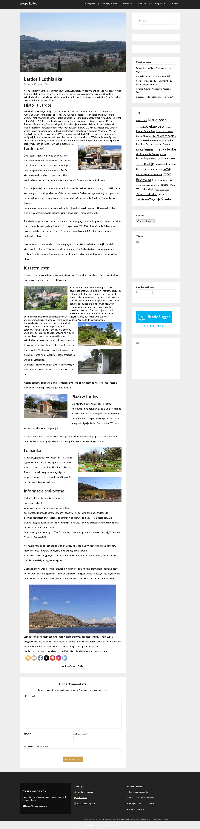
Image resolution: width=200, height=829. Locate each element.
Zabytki (151, 189)
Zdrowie (160, 194)
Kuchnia (171, 164)
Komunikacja (144, 3)
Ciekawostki (155, 126)
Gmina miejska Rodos (160, 149)
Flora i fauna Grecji (146, 131)
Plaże (152, 169)
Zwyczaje (154, 199)
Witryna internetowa (36, 746)
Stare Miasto (163, 180)
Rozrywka (143, 179)
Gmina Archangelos (163, 136)
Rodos (167, 174)
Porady (167, 169)
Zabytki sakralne (146, 194)
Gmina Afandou (143, 136)
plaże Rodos (158, 169)
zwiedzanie (142, 199)
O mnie (174, 3)
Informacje (145, 163)
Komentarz (31, 696)
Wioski (140, 189)
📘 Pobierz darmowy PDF (84, 803)
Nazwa (28, 733)
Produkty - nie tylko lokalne (149, 174)
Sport (154, 180)
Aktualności (157, 119)
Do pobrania (161, 3)
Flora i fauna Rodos (165, 131)
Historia (164, 158)
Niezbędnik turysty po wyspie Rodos (101, 3)
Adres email (80, 733)
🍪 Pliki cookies (80, 797)
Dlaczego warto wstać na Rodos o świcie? (154, 97)
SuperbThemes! (114, 825)
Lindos (139, 169)
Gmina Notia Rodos (147, 154)
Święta (166, 199)
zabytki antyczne (162, 190)
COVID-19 (169, 127)
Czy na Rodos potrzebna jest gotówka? (153, 76)
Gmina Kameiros (154, 144)
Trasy (173, 185)
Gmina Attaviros (144, 140)
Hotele (172, 158)
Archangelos (141, 127)
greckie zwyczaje (153, 158)
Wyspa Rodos (28, 3)
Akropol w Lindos (141, 121)
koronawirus (160, 164)
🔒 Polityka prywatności (83, 792)
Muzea (146, 169)
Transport (165, 184)
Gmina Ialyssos (159, 140)
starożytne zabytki (152, 185)
